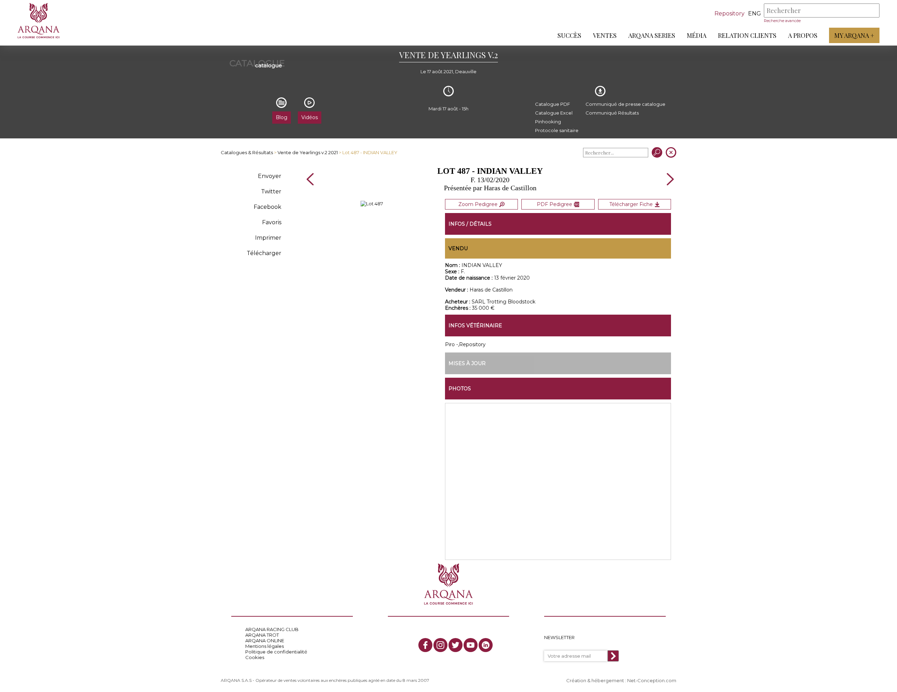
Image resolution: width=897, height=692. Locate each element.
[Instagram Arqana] (440, 645)
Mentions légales (264, 646)
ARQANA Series (651, 35)
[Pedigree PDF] (372, 203)
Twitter (271, 191)
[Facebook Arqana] (425, 645)
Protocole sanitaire (556, 130)
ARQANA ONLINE (264, 640)
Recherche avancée (782, 20)
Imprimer (268, 237)
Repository (729, 13)
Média (696, 35)
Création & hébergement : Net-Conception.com (621, 680)
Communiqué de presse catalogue (625, 104)
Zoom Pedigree (478, 204)
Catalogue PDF (552, 104)
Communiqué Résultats (612, 113)
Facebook (267, 207)
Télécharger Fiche (631, 204)
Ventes (605, 35)
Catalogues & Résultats (247, 152)
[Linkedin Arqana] (486, 645)
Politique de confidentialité (276, 652)
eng (754, 13)
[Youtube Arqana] (471, 645)
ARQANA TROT (262, 635)
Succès (569, 35)
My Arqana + (854, 35)
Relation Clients (747, 35)
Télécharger (264, 253)
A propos (802, 35)
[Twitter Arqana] (455, 645)
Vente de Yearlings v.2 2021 (308, 152)
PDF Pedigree (554, 204)
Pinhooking (548, 121)
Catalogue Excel (554, 113)
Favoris (271, 222)
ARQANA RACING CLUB (272, 629)
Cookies (254, 657)
